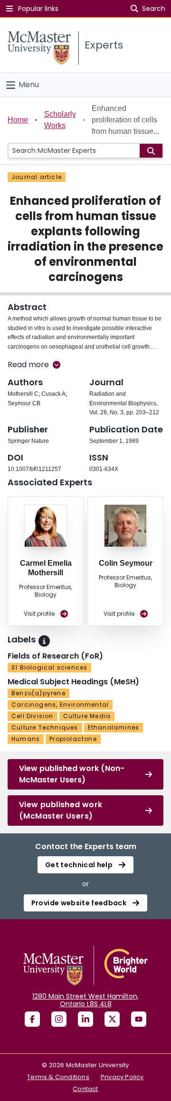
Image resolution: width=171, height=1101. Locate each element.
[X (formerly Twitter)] (112, 1019)
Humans (25, 739)
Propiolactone (73, 739)
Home (18, 120)
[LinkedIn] (85, 1019)
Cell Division (32, 716)
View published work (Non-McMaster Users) (71, 774)
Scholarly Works (60, 120)
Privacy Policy (122, 1076)
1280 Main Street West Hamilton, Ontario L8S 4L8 (85, 1000)
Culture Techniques (44, 727)
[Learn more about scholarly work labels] (44, 641)
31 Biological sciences (49, 667)
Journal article (36, 177)
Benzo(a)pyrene (38, 693)
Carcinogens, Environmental (60, 705)
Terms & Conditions (58, 1076)
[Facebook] (32, 1019)
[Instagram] (58, 1019)
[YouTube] (138, 1019)
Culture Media (87, 716)
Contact (85, 1088)
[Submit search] (151, 151)
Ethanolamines (114, 727)
